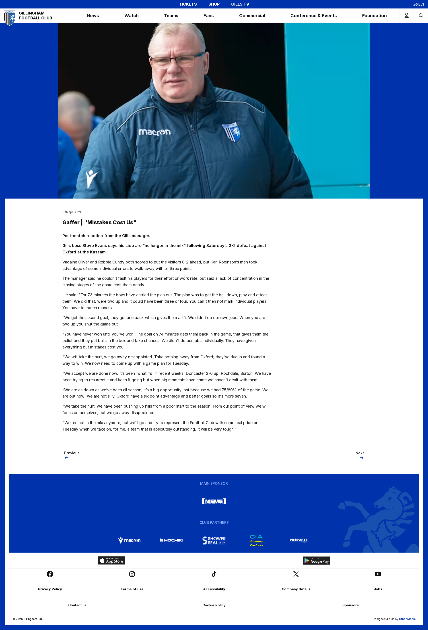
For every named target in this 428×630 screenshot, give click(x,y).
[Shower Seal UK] (214, 540)
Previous (72, 453)
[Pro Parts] (298, 540)
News (93, 15)
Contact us (77, 605)
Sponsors (350, 605)
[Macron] (129, 540)
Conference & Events (313, 15)
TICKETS (188, 4)
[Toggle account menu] (407, 15)
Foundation (374, 15)
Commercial (252, 15)
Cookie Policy (214, 605)
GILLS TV (240, 4)
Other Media (407, 619)
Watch (131, 15)
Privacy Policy (50, 589)
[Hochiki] (171, 540)
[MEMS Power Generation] (214, 501)
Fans (209, 15)
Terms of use (132, 589)
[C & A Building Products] (256, 540)
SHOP (214, 4)
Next (360, 453)
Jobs (378, 589)
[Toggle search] (421, 15)
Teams (171, 15)
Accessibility (214, 589)
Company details (296, 589)
